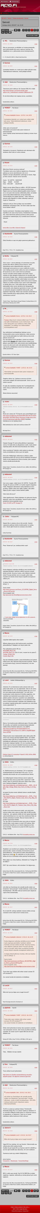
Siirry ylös (5, 1190)
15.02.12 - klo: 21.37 (7, 541)
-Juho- (7, 516)
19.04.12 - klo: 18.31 (7, 883)
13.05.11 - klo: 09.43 (7, 311)
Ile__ (6, 308)
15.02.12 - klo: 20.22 (7, 477)
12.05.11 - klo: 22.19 (7, 236)
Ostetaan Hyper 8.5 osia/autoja (11, 754)
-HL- (6, 41)
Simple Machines (23, 1209)
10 (2, 32)
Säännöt (18, 227)
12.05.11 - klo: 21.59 (7, 146)
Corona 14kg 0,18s (8, 656)
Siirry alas (5, 30)
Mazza (7, 633)
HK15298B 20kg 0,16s (9, 650)
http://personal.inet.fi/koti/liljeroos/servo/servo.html (17, 595)
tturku (7, 256)
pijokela (7, 1008)
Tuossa (6, 320)
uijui (6, 82)
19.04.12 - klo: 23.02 (7, 932)
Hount (7, 162)
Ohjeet (12, 1207)
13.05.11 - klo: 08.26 (7, 259)
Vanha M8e (6, 227)
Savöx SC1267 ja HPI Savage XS (12, 503)
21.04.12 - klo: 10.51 (7, 1048)
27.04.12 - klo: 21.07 (7, 1169)
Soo (6, 1064)
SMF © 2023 (16, 1209)
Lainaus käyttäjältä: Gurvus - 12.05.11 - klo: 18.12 (19, 316)
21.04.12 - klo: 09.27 (7, 988)
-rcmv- (7, 401)
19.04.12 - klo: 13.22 (7, 683)
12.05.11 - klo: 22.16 (7, 165)
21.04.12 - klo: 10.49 (7, 1010)
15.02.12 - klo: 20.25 (7, 519)
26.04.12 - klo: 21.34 (7, 1088)
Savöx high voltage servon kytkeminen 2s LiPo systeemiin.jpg (21, 617)
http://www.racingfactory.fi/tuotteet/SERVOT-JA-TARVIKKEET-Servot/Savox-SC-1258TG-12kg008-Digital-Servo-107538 (19, 730)
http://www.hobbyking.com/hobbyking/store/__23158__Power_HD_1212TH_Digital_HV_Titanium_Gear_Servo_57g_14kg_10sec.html (20, 805)
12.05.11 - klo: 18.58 (7, 66)
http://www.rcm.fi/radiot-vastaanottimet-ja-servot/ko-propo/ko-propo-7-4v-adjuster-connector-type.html (17, 1075)
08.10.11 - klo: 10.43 (7, 404)
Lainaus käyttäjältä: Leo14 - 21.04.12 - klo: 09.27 (18, 1135)
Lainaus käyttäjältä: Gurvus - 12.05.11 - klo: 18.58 (19, 115)
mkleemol (8, 436)
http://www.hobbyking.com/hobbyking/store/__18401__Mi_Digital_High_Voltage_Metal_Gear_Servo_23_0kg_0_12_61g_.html (20, 787)
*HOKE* (7, 108)
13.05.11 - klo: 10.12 (7, 363)
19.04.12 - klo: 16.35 (7, 765)
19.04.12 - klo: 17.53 (7, 843)
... (21, 30)
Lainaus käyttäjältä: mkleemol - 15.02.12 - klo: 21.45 (19, 937)
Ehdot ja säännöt (19, 1207)
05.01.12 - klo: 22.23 (7, 439)
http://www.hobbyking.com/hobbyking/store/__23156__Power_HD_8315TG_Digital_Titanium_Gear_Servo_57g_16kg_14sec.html (20, 797)
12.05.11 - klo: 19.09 (7, 85)
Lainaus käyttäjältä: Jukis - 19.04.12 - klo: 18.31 (18, 1092)
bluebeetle (8, 234)
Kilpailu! (23, 227)
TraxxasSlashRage (23, 1161)
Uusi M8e (12, 227)
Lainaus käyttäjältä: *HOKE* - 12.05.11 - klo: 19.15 (19, 367)
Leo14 (7, 985)
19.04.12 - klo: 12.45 (7, 636)
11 (6, 32)
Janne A (8, 1128)
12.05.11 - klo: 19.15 (7, 110)
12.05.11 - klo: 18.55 (7, 43)
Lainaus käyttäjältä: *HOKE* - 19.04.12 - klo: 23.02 (19, 1015)
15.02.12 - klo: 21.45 (9, 563)
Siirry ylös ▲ (26, 1207)
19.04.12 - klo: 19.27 (7, 907)
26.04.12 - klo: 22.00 (7, 1130)
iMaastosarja (14, 1161)
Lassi (7, 680)
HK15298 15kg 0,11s (9, 652)
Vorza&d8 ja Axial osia (29, 834)
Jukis (7, 762)
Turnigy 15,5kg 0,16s (9, 654)
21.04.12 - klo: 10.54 (7, 1067)
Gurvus (7, 63)
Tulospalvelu (6, 1161)
